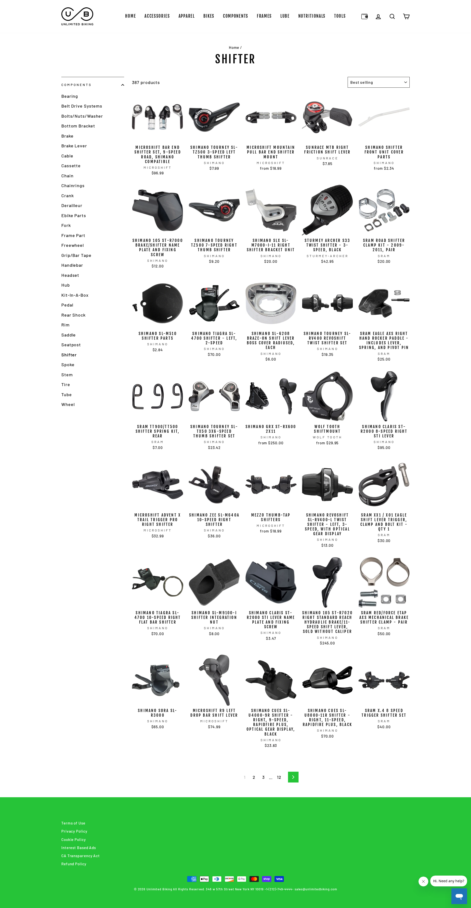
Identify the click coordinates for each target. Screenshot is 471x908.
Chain (67, 175)
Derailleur (71, 205)
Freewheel (72, 245)
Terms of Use (73, 823)
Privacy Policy (74, 831)
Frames (264, 16)
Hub (65, 285)
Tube (66, 394)
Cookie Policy (73, 839)
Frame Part (73, 235)
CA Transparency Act (80, 855)
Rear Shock (73, 315)
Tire (65, 384)
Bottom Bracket (78, 125)
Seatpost (71, 344)
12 (279, 777)
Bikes (209, 16)
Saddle (68, 334)
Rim (65, 324)
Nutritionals (312, 16)
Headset (70, 275)
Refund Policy (73, 864)
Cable (67, 155)
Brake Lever (74, 145)
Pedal (67, 304)
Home (130, 16)
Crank (67, 195)
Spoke (68, 364)
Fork (66, 225)
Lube (285, 16)
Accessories (157, 16)
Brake (67, 136)
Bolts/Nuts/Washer (82, 116)
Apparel (187, 16)
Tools (340, 16)
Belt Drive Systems (81, 106)
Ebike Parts (73, 215)
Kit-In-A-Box (75, 295)
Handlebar (72, 265)
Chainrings (73, 185)
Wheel (68, 404)
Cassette (71, 165)
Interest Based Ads (78, 847)
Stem (67, 374)
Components (235, 16)
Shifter (69, 354)
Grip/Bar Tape (76, 255)
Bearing (69, 96)
